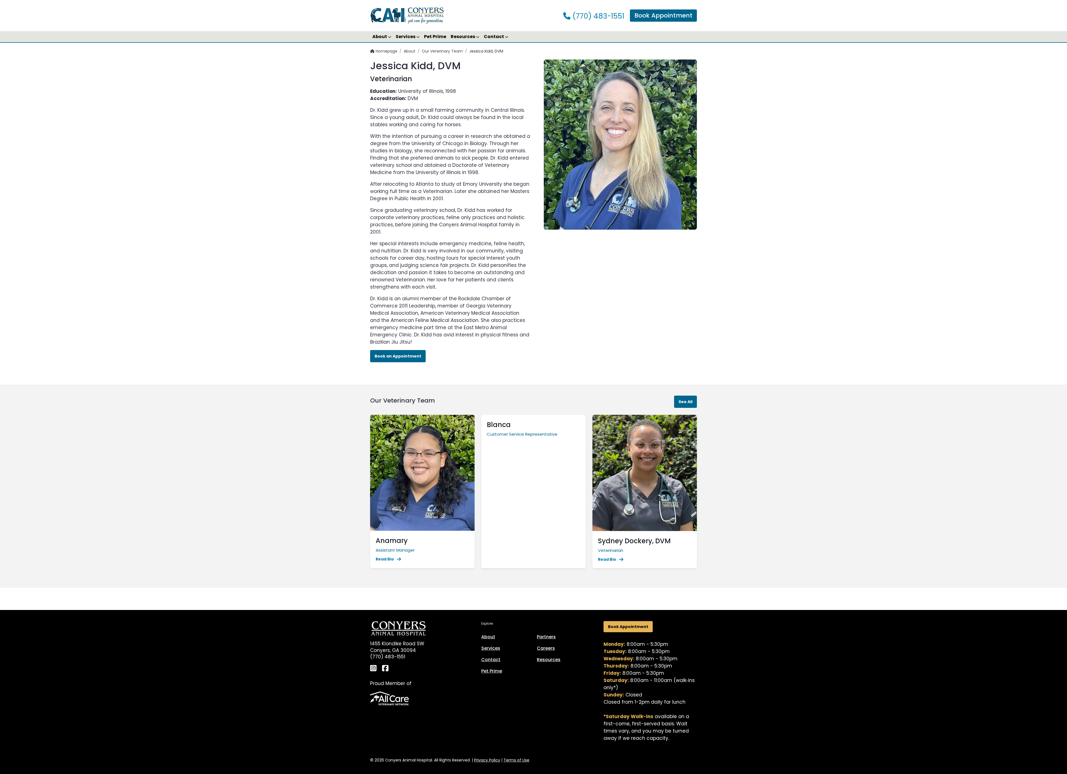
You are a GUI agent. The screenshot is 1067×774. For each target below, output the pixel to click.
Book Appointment (663, 15)
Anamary (392, 540)
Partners (546, 637)
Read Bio (385, 559)
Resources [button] (463, 36)
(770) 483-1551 (597, 16)
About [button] (380, 36)
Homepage (386, 51)
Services (490, 648)
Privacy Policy (487, 760)
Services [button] (406, 36)
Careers (546, 648)
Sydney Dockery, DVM (634, 540)
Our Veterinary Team (442, 51)
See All (685, 402)
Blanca (499, 424)
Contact (490, 659)
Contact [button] (494, 36)
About (409, 51)
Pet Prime (435, 36)
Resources (548, 659)
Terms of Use (516, 760)
